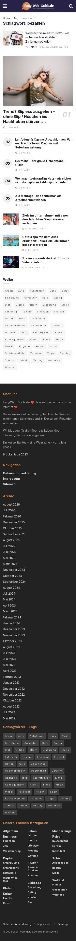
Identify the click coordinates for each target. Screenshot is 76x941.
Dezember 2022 (14, 688)
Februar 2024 (12, 617)
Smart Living (11, 862)
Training (65, 353)
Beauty (56, 867)
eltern (33, 304)
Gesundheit (38, 325)
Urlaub (23, 360)
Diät (7, 304)
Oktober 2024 (12, 575)
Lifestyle (33, 845)
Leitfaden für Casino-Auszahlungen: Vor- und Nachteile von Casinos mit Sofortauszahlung (44, 143)
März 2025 (10, 564)
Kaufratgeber (41, 332)
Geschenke (38, 318)
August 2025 (11, 540)
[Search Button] (71, 6)
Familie (27, 311)
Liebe (46, 339)
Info (25, 332)
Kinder (59, 332)
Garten (9, 318)
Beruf (65, 290)
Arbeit (9, 290)
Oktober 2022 (12, 700)
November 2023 (14, 635)
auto (21, 290)
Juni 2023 (9, 659)
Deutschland (60, 840)
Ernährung (49, 304)
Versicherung (12, 851)
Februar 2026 (12, 516)
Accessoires (60, 862)
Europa (57, 845)
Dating (58, 297)
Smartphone (11, 867)
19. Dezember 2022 (51, 47)
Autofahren (37, 290)
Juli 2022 (9, 712)
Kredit (34, 339)
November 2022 (14, 694)
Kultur (7, 893)
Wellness (54, 360)
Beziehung (12, 297)
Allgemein (10, 831)
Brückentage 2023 (15, 454)
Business (10, 836)
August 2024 (11, 587)
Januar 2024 (11, 623)
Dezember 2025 (14, 522)
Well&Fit (58, 880)
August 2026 (11, 504)
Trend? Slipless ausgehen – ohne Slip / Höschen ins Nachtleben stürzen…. (29, 116)
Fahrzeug (11, 311)
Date (45, 297)
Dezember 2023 (14, 629)
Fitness (56, 884)
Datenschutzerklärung (19, 473)
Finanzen (43, 311)
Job (5, 845)
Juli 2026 (9, 510)
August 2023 (11, 647)
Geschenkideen (15, 325)
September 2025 (14, 534)
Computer (30, 297)
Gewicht (57, 325)
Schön (57, 858)
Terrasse (36, 353)
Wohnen (33, 855)
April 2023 (9, 670)
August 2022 (11, 706)
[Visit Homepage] (38, 6)
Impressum (11, 478)
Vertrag (38, 360)
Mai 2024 (9, 599)
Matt (34, 47)
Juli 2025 (9, 546)
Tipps (51, 353)
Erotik (65, 304)
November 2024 (14, 569)
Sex (30, 902)
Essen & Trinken (33, 869)
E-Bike (20, 304)
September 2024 (14, 581)
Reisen (40, 346)
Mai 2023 (9, 665)
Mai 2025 (9, 558)
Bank (53, 290)
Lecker (33, 863)
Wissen (10, 367)
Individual (58, 851)
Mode (59, 339)
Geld (22, 318)
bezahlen (27, 18)
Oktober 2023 (12, 641)
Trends (9, 360)
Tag (16, 18)
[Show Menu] (5, 6)
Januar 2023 (11, 682)
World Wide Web (10, 879)
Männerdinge (62, 831)
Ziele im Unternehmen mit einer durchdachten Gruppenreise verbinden (45, 219)
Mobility (33, 850)
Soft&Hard (9, 872)
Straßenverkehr (15, 353)
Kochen (33, 875)
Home (6, 18)
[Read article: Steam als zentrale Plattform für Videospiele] (11, 262)
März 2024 (10, 611)
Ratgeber (24, 346)
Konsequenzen (15, 339)
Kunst (6, 903)
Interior (32, 840)
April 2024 (10, 605)
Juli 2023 (9, 653)
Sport (53, 346)
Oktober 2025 (12, 528)
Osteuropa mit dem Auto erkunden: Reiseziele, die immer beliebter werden (45, 240)
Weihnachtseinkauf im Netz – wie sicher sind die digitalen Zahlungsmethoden (47, 37)
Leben (32, 831)
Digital (8, 858)
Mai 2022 (9, 718)
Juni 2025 (9, 552)
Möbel (9, 346)
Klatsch (8, 888)
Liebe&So (35, 882)
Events (7, 898)
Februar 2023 (12, 676)
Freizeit (59, 311)
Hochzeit (11, 332)
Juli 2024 (9, 593)
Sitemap (9, 484)
